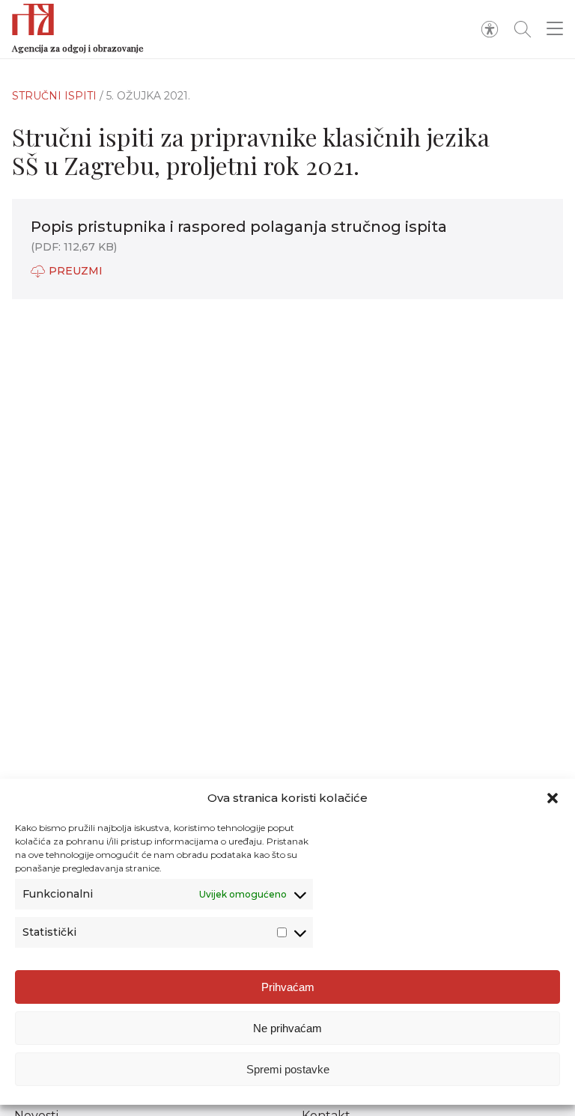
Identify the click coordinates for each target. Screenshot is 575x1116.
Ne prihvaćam (287, 1028)
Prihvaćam (287, 987)
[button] (552, 798)
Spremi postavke (287, 1069)
